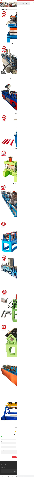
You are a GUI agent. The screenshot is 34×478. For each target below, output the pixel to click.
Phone (1, 441)
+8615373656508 (3, 463)
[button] (25, 0)
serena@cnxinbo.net (4, 465)
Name (1, 437)
